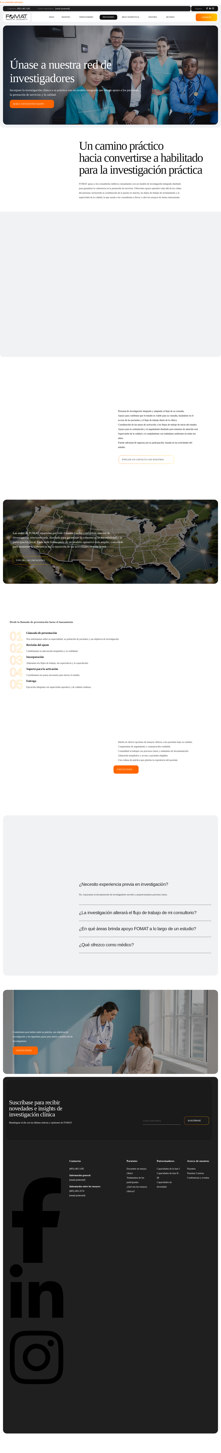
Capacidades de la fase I (168, 1168)
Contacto (206, 17)
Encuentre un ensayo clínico (136, 1171)
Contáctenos (124, 769)
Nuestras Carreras (195, 1173)
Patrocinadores (86, 17)
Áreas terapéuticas (130, 17)
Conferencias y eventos (198, 1177)
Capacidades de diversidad (164, 1184)
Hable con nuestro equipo (28, 104)
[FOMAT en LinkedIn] (36, 1324)
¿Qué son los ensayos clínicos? (137, 1189)
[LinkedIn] (210, 8)
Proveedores (108, 17)
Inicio (51, 17)
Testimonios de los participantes (135, 1180)
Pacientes (66, 17)
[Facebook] (207, 8)
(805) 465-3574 (76, 1191)
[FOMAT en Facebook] (36, 1262)
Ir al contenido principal (11, 2)
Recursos (170, 17)
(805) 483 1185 (23, 9)
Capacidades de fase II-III (168, 1175)
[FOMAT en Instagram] (36, 1387)
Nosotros (152, 17)
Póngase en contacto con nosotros (143, 460)
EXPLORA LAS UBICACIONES (30, 560)
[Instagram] (213, 8)
